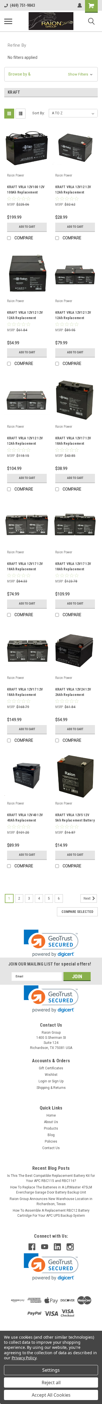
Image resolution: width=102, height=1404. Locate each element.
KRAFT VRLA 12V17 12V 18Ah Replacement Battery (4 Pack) (25, 692)
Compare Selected (77, 912)
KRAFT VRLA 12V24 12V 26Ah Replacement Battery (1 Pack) (73, 692)
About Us (51, 1122)
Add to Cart (27, 226)
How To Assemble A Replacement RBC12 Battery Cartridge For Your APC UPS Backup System (51, 1213)
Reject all (51, 1382)
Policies (51, 1141)
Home (51, 1115)
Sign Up (57, 1081)
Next (88, 898)
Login (43, 1081)
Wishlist (51, 1075)
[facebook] (31, 1246)
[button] (51, 74)
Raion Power (15, 175)
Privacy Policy (24, 1357)
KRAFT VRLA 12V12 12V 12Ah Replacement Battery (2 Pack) (25, 316)
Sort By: (38, 113)
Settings (51, 1370)
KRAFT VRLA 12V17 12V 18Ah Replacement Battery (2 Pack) (25, 567)
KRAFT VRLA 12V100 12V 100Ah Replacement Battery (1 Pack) (25, 190)
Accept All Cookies (51, 1395)
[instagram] (70, 1246)
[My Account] (79, 5)
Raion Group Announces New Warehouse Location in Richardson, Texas (51, 1201)
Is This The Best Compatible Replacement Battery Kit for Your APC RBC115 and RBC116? (51, 1178)
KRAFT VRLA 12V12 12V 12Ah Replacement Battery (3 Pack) (73, 316)
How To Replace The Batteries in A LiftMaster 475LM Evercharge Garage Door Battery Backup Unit (51, 1189)
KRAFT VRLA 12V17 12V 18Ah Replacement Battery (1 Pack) (73, 441)
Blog (51, 1135)
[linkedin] (57, 1246)
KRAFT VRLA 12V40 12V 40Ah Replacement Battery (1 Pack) (25, 818)
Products (51, 1128)
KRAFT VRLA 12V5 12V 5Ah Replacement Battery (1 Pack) (75, 818)
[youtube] (44, 1246)
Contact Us (51, 1148)
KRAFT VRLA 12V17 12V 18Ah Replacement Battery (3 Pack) (73, 567)
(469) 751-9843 (22, 5)
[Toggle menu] (8, 21)
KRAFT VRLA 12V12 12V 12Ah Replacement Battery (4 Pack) (25, 441)
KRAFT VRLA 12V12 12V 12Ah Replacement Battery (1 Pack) (73, 190)
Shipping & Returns (51, 1088)
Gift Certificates (51, 1068)
